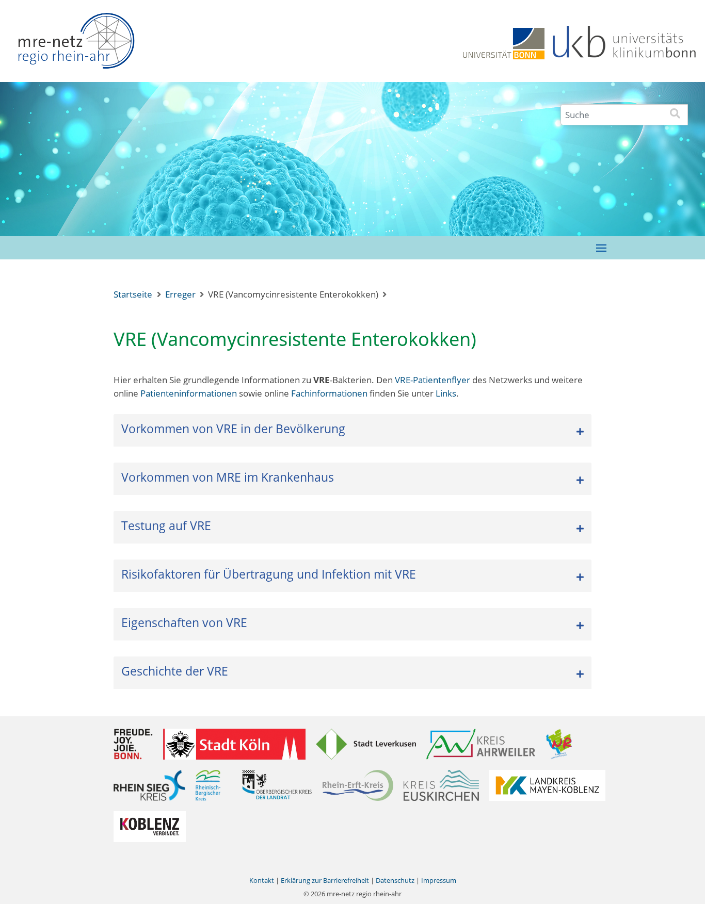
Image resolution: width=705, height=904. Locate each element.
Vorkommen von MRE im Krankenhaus (227, 477)
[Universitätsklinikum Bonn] (625, 42)
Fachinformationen (329, 393)
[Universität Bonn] (503, 42)
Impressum (438, 880)
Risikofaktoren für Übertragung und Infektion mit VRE (268, 574)
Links (446, 393)
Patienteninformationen (188, 393)
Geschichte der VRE (174, 671)
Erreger (180, 294)
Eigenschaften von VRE (184, 622)
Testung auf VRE (166, 525)
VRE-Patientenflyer (432, 380)
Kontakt (261, 880)
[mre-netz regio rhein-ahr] (76, 44)
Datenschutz (395, 880)
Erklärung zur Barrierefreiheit (325, 880)
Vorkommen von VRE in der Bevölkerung (233, 428)
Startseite (133, 294)
